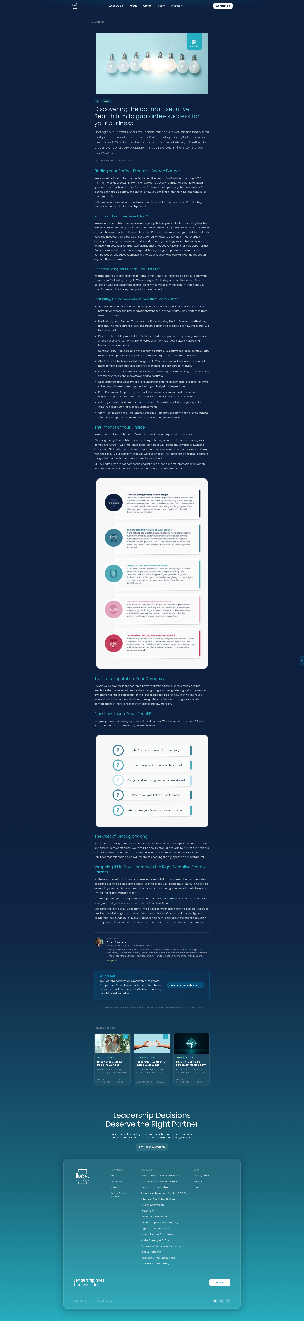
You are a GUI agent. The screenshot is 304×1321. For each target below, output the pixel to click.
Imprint (198, 1181)
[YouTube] (215, 1301)
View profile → (113, 960)
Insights (175, 5)
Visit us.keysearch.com (184, 985)
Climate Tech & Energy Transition (160, 1175)
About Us (116, 1181)
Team (161, 5)
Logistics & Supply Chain (155, 1228)
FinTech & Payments (153, 1205)
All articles (99, 22)
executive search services (142, 922)
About (133, 5)
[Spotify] (221, 1301)
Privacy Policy (201, 1175)
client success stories (190, 922)
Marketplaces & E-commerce (158, 1234)
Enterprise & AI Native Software (159, 1199)
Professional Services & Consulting (161, 1246)
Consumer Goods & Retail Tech (159, 1181)
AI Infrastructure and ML (154, 1187)
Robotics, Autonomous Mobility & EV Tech (165, 1193)
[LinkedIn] (228, 1301)
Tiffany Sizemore (116, 942)
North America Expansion (119, 1194)
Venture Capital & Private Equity (159, 1222)
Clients (147, 5)
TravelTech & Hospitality (155, 1263)
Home (115, 1175)
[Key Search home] (74, 5)
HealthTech (147, 1210)
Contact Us (223, 5)
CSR (196, 1187)
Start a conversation (152, 1147)
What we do (116, 5)
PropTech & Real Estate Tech (158, 1257)
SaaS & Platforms (151, 1251)
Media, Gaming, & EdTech (155, 1240)
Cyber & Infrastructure (154, 1216)
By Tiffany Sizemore (105, 160)
